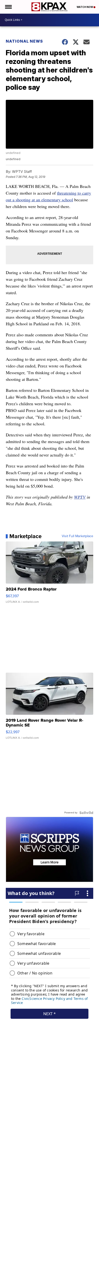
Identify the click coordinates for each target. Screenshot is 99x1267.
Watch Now (85, 7)
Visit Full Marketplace (77, 536)
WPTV (80, 497)
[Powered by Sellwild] (86, 812)
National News (24, 41)
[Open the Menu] (8, 6)
